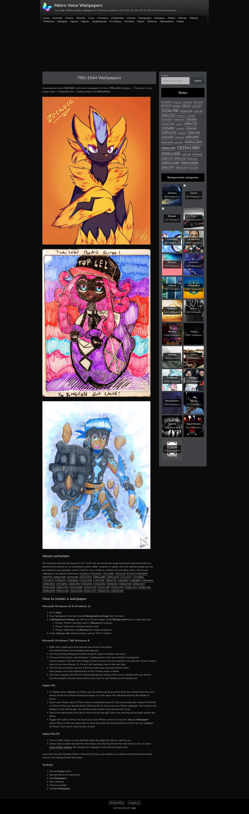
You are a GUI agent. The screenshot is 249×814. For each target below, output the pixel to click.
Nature (194, 18)
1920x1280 (103, 587)
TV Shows (116, 21)
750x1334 (120, 573)
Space (74, 21)
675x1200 (95, 573)
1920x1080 (76, 587)
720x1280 (108, 573)
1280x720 (110, 580)
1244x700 (98, 580)
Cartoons (103, 18)
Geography (145, 18)
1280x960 (147, 580)
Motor (172, 18)
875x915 (132, 573)
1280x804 (135, 580)
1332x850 (61, 584)
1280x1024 (48, 584)
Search (164, 75)
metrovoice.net (122, 808)
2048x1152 (130, 587)
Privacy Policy (116, 802)
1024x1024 (85, 577)
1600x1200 (48, 587)
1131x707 (125, 577)
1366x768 (74, 584)
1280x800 (123, 580)
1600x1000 (125, 584)
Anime (70, 18)
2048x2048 (48, 591)
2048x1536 (144, 587)
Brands (81, 18)
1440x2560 (99, 584)
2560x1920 (103, 591)
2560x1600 (76, 591)
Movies (183, 18)
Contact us (134, 802)
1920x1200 (89, 587)
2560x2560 (117, 591)
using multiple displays (60, 747)
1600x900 (112, 584)
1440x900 (86, 584)
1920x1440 (117, 587)
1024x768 (72, 577)
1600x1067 (138, 584)
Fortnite (130, 21)
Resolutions (167, 21)
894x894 (143, 573)
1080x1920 (112, 577)
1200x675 (60, 580)
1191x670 (48, 580)
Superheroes (100, 21)
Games (131, 18)
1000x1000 (59, 577)
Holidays (160, 18)
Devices (153, 21)
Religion (63, 21)
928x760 (47, 577)
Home (46, 18)
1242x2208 (85, 580)
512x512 (84, 573)
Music (141, 21)
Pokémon (49, 21)
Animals (58, 18)
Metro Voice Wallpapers (78, 5)
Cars (91, 18)
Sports (85, 21)
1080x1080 (99, 577)
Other (181, 21)
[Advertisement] (124, 48)
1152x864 (138, 577)
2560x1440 (62, 591)
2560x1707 (89, 591)
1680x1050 (62, 587)
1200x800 (72, 580)
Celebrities (118, 18)
